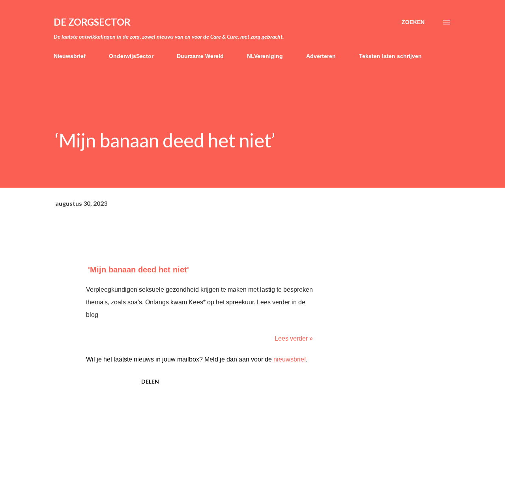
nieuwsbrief (289, 359)
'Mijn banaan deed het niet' (138, 269)
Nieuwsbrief (70, 56)
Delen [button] (150, 381)
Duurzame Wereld (200, 56)
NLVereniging (265, 56)
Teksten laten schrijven (390, 56)
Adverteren (321, 56)
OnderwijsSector (131, 56)
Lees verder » (294, 338)
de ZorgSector (92, 22)
